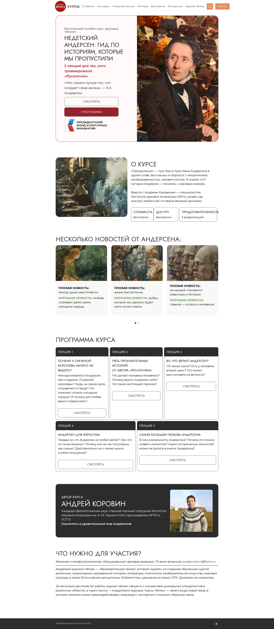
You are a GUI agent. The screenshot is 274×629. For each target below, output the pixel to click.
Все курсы (103, 6)
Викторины (158, 6)
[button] (91, 101)
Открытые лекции (124, 6)
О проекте (88, 6)
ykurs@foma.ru (205, 561)
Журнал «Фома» (195, 6)
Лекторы (143, 6)
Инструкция (175, 6)
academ (188, 561)
